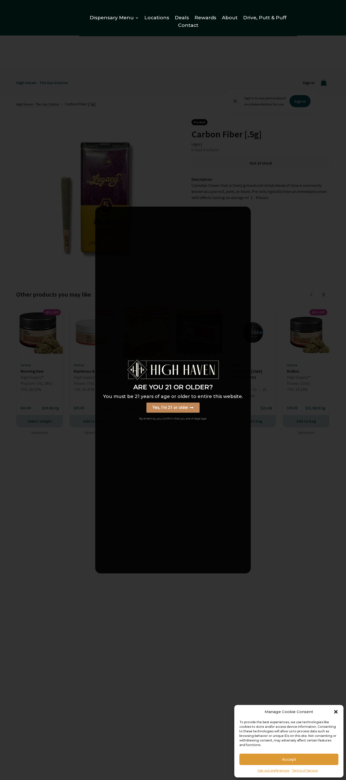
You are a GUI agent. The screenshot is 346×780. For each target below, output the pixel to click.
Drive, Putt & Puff (264, 18)
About (230, 18)
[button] (335, 711)
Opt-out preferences (273, 770)
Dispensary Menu (112, 18)
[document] (173, 390)
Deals (182, 18)
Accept (289, 759)
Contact (188, 26)
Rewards (205, 18)
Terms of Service (305, 770)
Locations (156, 18)
